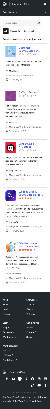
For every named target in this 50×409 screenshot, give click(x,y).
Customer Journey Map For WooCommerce (28, 49)
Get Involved (32, 322)
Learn (5, 322)
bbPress (8, 355)
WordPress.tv (11, 337)
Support (6, 327)
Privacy (6, 314)
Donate (31, 332)
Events (29, 327)
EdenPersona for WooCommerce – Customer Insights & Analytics (30, 245)
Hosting (6, 309)
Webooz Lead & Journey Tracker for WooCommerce (30, 193)
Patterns (30, 314)
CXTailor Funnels (28, 92)
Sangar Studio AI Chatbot (27, 145)
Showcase (31, 299)
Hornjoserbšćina (17, 372)
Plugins (29, 309)
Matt (6, 350)
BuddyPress (10, 360)
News (5, 304)
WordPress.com (12, 346)
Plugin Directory (10, 12)
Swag (30, 337)
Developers (8, 332)
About (6, 299)
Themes (30, 304)
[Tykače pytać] (38, 23)
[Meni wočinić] (45, 4)
